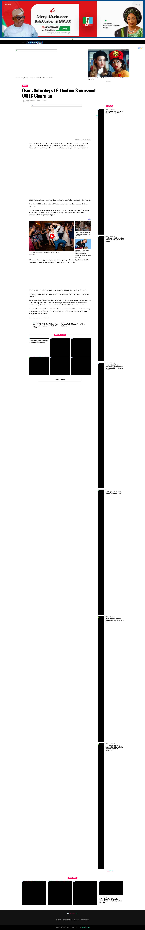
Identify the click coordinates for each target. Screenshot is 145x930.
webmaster (28, 101)
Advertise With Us (67, 920)
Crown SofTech (85, 927)
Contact (58, 920)
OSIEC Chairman (44, 318)
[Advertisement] (60, 162)
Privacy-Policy (85, 920)
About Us (76, 920)
